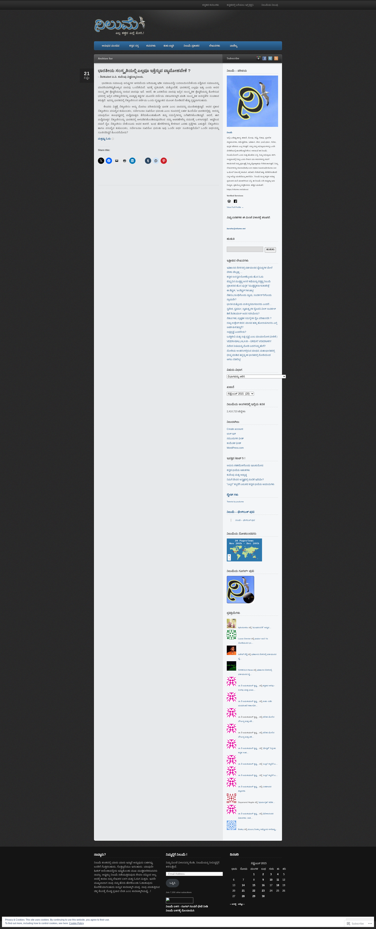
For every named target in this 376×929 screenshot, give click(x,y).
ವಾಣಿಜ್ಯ (233, 45)
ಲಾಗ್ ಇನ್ (231, 433)
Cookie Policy (76, 923)
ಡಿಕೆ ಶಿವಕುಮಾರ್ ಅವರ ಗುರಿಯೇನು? (243, 313)
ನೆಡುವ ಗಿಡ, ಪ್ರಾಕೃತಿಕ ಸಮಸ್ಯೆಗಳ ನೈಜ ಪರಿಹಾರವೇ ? (249, 318)
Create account (235, 429)
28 (243, 896)
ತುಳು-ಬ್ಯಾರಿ (169, 45)
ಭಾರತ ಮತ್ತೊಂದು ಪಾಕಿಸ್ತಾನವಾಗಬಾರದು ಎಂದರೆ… (249, 304)
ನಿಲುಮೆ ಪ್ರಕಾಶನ (191, 45)
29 (253, 896)
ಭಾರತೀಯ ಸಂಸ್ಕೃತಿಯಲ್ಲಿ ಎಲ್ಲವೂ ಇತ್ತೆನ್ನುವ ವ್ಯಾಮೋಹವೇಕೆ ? (144, 70)
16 (263, 885)
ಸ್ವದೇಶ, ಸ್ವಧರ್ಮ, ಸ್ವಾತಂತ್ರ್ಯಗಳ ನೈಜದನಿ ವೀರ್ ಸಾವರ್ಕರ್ (251, 309)
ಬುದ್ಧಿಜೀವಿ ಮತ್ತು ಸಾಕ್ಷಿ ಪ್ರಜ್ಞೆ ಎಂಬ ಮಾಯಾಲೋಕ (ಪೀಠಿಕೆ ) (252, 336)
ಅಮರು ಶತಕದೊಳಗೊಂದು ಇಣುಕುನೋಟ (245, 465)
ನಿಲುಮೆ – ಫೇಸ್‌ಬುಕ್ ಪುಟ (240, 511)
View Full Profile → (235, 207)
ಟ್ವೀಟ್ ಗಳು (232, 494)
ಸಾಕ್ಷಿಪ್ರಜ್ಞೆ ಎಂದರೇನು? (236, 332)
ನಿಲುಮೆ (229, 132)
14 (243, 885)
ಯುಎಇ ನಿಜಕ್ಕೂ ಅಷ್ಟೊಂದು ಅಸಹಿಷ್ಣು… (262, 829)
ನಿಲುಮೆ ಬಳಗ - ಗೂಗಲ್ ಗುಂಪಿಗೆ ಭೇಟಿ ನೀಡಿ (187, 906)
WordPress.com (235, 447)
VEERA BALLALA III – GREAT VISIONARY (249, 341)
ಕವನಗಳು (151, 45)
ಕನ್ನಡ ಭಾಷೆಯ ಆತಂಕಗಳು (238, 470)
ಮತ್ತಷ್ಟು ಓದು (104, 138)
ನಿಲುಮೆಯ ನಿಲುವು (269, 5)
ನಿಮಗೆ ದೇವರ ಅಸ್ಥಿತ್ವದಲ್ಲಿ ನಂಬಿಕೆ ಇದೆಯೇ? (245, 479)
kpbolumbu (243, 627)
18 (277, 885)
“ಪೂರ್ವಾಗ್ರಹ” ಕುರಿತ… (266, 802)
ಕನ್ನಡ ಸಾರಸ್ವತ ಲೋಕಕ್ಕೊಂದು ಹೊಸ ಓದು (245, 276)
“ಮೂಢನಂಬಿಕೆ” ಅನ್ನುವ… (261, 627)
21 (243, 890)
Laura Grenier (244, 639)
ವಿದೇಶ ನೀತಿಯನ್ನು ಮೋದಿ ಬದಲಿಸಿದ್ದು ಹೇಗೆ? (246, 346)
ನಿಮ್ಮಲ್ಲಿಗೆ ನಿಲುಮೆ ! (176, 854)
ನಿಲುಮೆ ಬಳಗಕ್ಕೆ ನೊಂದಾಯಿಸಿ (180, 910)
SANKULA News (245, 670)
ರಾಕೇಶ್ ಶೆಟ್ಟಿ (242, 654)
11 (278, 879)
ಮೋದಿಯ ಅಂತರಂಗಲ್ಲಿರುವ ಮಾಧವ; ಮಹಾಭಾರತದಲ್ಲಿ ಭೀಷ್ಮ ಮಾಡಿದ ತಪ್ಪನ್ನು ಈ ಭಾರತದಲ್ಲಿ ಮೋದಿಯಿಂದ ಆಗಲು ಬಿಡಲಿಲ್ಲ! (251, 355)
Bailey (241, 829)
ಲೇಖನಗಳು (214, 45)
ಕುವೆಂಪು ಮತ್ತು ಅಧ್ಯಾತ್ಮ (237, 475)
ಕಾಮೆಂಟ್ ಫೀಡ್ (234, 443)
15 (253, 885)
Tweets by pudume (235, 502)
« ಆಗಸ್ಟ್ (233, 904)
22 (253, 890)
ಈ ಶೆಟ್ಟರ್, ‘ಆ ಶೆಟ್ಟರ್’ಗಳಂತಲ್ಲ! (240, 290)
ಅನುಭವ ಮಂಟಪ (110, 45)
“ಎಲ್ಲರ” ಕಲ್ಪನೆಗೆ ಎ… (270, 764)
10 (271, 879)
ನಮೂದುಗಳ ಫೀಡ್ (235, 438)
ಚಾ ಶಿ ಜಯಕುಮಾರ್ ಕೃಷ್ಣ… (248, 686)
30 (263, 896)
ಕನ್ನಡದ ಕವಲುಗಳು (210, 5)
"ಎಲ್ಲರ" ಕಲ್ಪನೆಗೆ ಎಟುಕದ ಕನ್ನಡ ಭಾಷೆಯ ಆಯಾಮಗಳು (250, 484)
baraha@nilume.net (236, 228)
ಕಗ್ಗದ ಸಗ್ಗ (133, 45)
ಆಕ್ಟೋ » (241, 904)
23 (263, 890)
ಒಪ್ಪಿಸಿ (172, 882)
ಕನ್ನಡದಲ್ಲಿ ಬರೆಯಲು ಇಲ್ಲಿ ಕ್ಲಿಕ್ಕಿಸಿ (240, 5)
